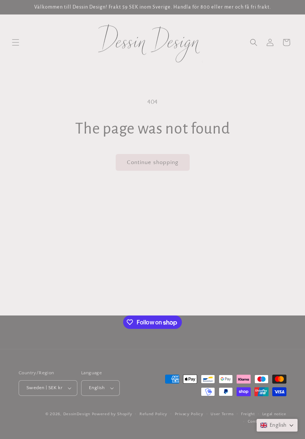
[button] (15, 42)
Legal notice (274, 414)
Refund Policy (153, 414)
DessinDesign (76, 414)
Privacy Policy (189, 414)
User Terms (222, 414)
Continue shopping (153, 162)
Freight (248, 414)
